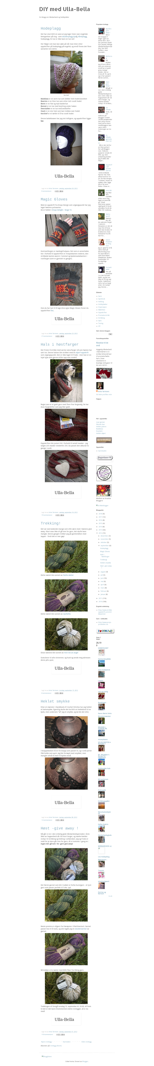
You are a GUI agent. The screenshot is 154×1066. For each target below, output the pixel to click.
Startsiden (66, 1042)
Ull (99, 326)
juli (102, 575)
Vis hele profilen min (104, 394)
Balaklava (99, 429)
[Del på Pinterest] (62, 191)
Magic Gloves (54, 199)
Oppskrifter (102, 312)
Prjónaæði (102, 790)
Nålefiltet (101, 310)
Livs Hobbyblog (103, 857)
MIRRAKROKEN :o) (104, 846)
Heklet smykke (55, 701)
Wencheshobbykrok (104, 812)
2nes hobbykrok (104, 670)
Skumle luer (100, 424)
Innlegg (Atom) (55, 1046)
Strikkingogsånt (104, 801)
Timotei (101, 870)
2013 (101, 530)
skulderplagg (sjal (69, 37)
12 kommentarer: (47, 820)
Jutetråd (109, 190)
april (102, 585)
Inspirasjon (102, 307)
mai (102, 581)
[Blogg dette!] (57, 191)
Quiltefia (67, 614)
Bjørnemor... (102, 860)
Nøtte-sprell (108, 215)
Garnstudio (102, 451)
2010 (101, 601)
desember (105, 536)
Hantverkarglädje (104, 659)
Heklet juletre (101, 427)
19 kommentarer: (47, 515)
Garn (100, 296)
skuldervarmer (81, 929)
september (105, 546)
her (52, 311)
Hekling (101, 302)
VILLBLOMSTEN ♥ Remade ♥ (104, 743)
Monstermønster (104, 716)
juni (102, 578)
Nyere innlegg (46, 1042)
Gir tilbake (108, 109)
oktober (104, 542)
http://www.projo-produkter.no (104, 623)
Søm (100, 321)
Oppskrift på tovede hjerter (109, 168)
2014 (101, 527)
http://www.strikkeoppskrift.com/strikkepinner (105, 612)
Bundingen (102, 702)
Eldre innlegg (86, 1042)
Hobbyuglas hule (104, 768)
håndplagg (82, 37)
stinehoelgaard (103, 881)
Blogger (85, 1061)
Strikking (101, 318)
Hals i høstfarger (60, 344)
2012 (101, 533)
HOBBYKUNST (103, 648)
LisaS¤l (100, 681)
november (105, 539)
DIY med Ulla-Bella (64, 9)
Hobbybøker (102, 304)
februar (104, 591)
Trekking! (51, 523)
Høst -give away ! (60, 828)
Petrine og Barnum (102, 893)
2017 (101, 517)
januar (103, 594)
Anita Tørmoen (103, 391)
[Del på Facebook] (61, 191)
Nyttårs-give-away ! (109, 31)
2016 (101, 520)
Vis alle (110, 896)
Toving (100, 323)
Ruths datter (68, 575)
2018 (101, 514)
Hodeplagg (51, 28)
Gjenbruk (101, 299)
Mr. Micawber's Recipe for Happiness (103, 756)
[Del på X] (59, 191)
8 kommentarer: (46, 191)
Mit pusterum (103, 779)
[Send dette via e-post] (56, 191)
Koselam (99, 431)
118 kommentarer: (47, 1034)
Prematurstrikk (103, 315)
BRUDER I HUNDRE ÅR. (102, 728)
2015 (101, 523)
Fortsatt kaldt (109, 268)
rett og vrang (103, 692)
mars (103, 588)
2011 (101, 598)
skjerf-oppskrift (82, 353)
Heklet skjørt (101, 433)
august (103, 572)
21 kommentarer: (47, 336)
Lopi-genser (100, 422)
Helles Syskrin (103, 824)
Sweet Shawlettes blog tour (109, 243)
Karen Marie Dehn (105, 713)
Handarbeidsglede (105, 835)
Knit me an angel (71, 653)
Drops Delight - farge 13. (62, 210)
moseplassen (103, 739)
